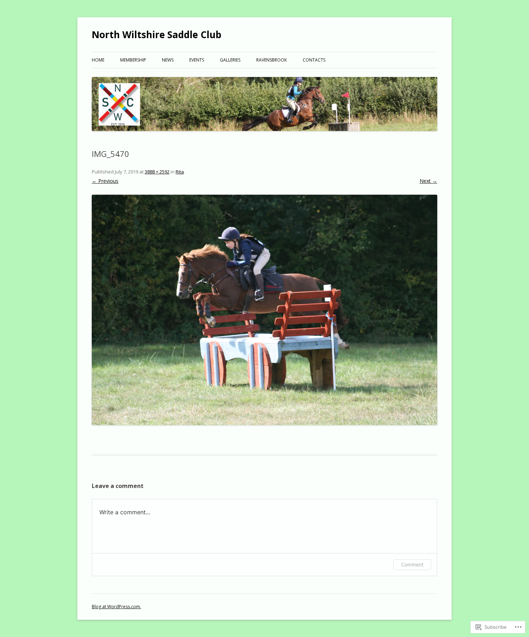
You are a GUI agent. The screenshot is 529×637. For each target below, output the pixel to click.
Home (98, 60)
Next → (428, 180)
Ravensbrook (271, 60)
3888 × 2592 (157, 171)
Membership (133, 60)
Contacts (314, 60)
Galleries (230, 60)
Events (196, 60)
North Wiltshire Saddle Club (156, 34)
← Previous (105, 180)
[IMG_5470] (264, 310)
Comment (412, 564)
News (167, 60)
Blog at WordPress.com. (116, 607)
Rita (180, 171)
